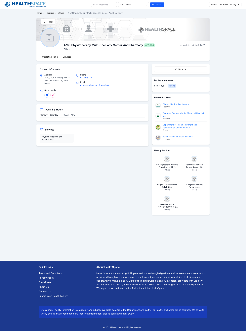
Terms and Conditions (50, 273)
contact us (116, 313)
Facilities (50, 13)
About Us (44, 286)
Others (61, 13)
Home (39, 13)
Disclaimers (45, 282)
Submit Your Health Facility (53, 296)
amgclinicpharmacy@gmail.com (95, 85)
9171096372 (86, 77)
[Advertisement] (92, 169)
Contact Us (45, 291)
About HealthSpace (108, 267)
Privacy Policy (46, 277)
